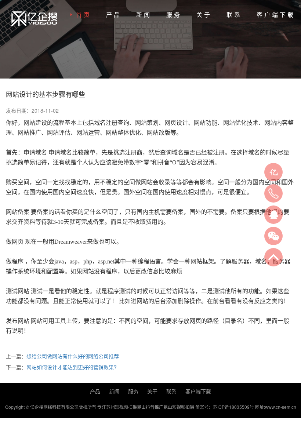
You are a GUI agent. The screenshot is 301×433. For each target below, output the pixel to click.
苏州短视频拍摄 (121, 407)
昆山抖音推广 (150, 407)
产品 (114, 14)
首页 (83, 14)
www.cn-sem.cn (280, 407)
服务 (174, 14)
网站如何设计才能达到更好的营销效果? (71, 367)
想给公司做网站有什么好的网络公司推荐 (72, 356)
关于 (204, 14)
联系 (234, 14)
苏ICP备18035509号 (233, 407)
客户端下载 (276, 14)
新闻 (144, 14)
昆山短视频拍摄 (178, 407)
